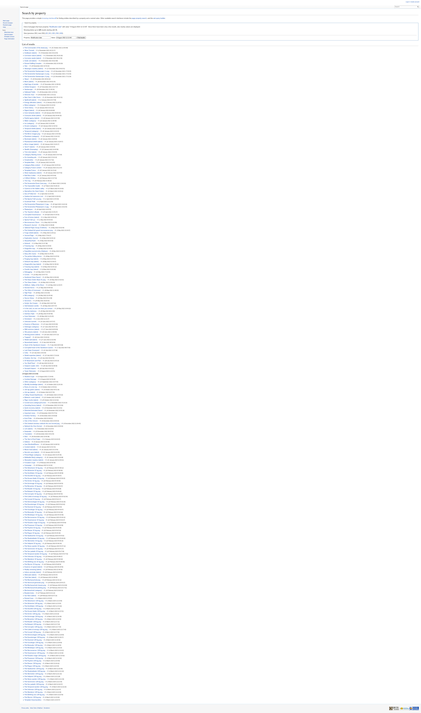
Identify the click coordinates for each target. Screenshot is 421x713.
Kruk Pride (28, 418)
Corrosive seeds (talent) (32, 58)
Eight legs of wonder (31, 84)
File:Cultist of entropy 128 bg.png (35, 629)
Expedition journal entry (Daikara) (36, 251)
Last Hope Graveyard (31, 350)
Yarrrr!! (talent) (29, 147)
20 (47, 33)
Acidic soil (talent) (30, 61)
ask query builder (159, 18)
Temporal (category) (31, 131)
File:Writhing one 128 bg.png (34, 694)
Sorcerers (27, 301)
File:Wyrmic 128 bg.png (32, 697)
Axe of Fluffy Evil (30, 194)
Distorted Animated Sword (33, 410)
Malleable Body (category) (33, 457)
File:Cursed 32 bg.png (32, 499)
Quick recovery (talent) (32, 408)
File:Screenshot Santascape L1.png (36, 71)
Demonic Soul (29, 94)
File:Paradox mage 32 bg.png (34, 522)
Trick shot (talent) (30, 152)
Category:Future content (32, 168)
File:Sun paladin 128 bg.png (34, 684)
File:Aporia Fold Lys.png (32, 199)
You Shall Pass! (29, 363)
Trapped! (27, 337)
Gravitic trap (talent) (31, 269)
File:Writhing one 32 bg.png (34, 562)
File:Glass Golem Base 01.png (35, 280)
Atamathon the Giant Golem (34, 191)
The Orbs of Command (32, 290)
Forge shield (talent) (31, 233)
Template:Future (30, 170)
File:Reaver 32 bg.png (32, 530)
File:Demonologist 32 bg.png (34, 502)
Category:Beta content (32, 165)
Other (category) (30, 382)
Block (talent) (29, 81)
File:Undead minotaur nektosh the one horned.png (42, 423)
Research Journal (30, 225)
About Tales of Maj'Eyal (36, 708)
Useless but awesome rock (33, 196)
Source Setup (29, 298)
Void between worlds (31, 306)
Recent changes (8, 23)
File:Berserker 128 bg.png (33, 619)
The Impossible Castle (32, 186)
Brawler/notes (29, 593)
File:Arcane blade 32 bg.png (34, 478)
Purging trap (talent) (31, 259)
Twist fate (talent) (30, 577)
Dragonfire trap (29, 248)
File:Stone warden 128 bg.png (34, 679)
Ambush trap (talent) (31, 261)
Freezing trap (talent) (31, 267)
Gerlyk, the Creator (31, 303)
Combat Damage (30, 379)
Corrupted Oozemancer (32, 214)
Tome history (28, 108)
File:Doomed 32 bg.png (32, 507)
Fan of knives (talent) (31, 217)
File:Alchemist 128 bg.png (33, 603)
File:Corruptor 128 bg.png (33, 627)
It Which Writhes (30, 178)
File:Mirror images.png (32, 134)
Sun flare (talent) (30, 595)
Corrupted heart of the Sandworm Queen (38, 347)
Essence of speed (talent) (33, 567)
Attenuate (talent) (30, 575)
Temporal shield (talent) (32, 128)
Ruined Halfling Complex (33, 63)
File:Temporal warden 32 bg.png (35, 554)
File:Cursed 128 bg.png (32, 632)
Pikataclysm (28, 209)
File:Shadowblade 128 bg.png (34, 671)
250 (57, 33)
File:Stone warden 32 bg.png (34, 546)
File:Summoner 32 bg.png (33, 549)
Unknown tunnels (30, 321)
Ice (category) (29, 123)
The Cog (27, 181)
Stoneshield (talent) (31, 342)
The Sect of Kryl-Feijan (32, 439)
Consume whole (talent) (32, 115)
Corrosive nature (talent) (32, 55)
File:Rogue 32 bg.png (31, 533)
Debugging (28, 272)
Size (25, 66)
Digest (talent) (29, 110)
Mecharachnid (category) (33, 590)
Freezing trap (29, 246)
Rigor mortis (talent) (31, 400)
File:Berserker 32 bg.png (33, 486)
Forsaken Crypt (29, 462)
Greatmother (28, 160)
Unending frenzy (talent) (32, 405)
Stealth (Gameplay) (31, 149)
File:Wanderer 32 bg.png (33, 559)
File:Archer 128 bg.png (32, 614)
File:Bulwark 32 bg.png (32, 491)
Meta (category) (30, 105)
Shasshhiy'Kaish (30, 241)
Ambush (27, 243)
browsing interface (48, 18)
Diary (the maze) (30, 254)
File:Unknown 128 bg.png (33, 689)
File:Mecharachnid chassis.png (35, 585)
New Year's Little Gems (32, 97)
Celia (26, 353)
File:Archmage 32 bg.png (33, 483)
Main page (6, 20)
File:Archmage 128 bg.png (33, 616)
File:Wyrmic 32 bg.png (32, 564)
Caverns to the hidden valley (34, 188)
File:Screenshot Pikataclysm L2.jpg (36, 207)
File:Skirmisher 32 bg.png (33, 541)
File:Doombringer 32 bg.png (34, 504)
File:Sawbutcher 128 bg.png (34, 668)
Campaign (28, 465)
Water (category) (30, 121)
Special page (24, 7)
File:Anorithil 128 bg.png (32, 608)
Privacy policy (25, 708)
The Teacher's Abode (31, 212)
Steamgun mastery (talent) (33, 68)
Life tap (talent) (29, 392)
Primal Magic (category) (32, 455)
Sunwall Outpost (30, 368)
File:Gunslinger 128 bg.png (33, 642)
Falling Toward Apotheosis (33, 395)
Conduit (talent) (29, 447)
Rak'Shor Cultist (30, 175)
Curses (26, 274)
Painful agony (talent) (31, 118)
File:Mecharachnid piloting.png (35, 588)
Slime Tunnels (29, 50)
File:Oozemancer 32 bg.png (34, 520)
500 (61, 33)
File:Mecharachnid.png (32, 580)
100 (53, 33)
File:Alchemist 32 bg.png (33, 470)
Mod (26, 436)
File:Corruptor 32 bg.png (33, 494)
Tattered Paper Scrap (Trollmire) (35, 227)
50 (50, 33)
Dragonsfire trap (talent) (32, 264)
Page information (9, 39)
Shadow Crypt (29, 376)
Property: (27, 37)
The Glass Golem (30, 282)
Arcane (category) (30, 126)
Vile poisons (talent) (31, 332)
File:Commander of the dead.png (35, 48)
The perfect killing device (33, 256)
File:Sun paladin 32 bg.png (33, 551)
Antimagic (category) (31, 327)
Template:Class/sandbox (32, 700)
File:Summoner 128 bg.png (33, 682)
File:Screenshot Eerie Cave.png (35, 183)
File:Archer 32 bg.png (31, 481)
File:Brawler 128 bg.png (32, 622)
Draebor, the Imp (30, 358)
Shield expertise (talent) (32, 355)
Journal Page (29, 235)
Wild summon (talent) (31, 329)
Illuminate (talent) (30, 139)
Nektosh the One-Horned (33, 426)
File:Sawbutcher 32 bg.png (33, 535)
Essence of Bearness (31, 324)
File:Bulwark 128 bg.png (32, 624)
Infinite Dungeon (30, 87)
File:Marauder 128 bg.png (33, 645)
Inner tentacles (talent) (32, 113)
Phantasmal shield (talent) (33, 141)
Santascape (28, 89)
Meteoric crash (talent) (32, 397)
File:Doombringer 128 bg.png (34, 637)
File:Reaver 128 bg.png (32, 663)
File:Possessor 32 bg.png (33, 525)
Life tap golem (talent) (32, 389)
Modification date (55, 27)
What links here (8, 32)
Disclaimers (47, 708)
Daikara (27, 442)
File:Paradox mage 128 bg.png (35, 655)
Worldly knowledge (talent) (33, 384)
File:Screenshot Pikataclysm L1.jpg (36, 204)
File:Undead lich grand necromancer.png (38, 230)
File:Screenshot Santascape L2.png (36, 74)
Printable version (9, 36)
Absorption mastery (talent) (33, 460)
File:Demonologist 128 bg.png (34, 635)
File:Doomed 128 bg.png (33, 640)
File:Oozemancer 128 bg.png (34, 653)
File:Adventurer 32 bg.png (33, 468)
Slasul (26, 79)
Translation (28, 434)
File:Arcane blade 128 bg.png (34, 611)
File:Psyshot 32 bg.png (32, 528)
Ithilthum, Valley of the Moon (34, 285)
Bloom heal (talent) (31, 449)
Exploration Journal (31, 238)
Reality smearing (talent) (32, 569)
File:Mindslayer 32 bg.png (33, 515)
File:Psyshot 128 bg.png (32, 661)
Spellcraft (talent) (30, 100)
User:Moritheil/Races (31, 444)
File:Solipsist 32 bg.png (32, 543)
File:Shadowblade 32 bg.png (34, 538)
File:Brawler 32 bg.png (32, 489)
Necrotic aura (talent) (31, 452)
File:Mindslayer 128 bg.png (33, 648)
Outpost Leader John (31, 366)
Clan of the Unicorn (31, 421)
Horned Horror (29, 287)
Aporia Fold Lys (29, 220)
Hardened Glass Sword (32, 277)
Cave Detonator (29, 316)
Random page (7, 25)
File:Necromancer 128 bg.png (34, 650)
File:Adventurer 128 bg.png (33, 601)
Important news (29, 413)
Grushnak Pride (29, 201)
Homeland (28, 319)
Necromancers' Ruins (31, 222)
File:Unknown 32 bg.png (32, 556)
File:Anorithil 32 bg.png (32, 476)
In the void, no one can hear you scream (38, 308)
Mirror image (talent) (31, 144)
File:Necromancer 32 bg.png (34, 517)
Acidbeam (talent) (30, 53)
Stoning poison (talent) (32, 334)
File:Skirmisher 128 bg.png (33, 674)
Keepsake (27, 431)
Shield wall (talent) (30, 340)
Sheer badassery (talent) (33, 173)
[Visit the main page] (9, 9)
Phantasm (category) (31, 136)
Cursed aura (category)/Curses (35, 402)
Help (4, 27)
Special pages (8, 34)
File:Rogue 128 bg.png (32, 666)
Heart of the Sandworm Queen (35, 345)
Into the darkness (30, 311)
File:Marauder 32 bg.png (33, 512)
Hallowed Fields (29, 92)
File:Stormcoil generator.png (34, 582)
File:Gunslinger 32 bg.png (33, 509)
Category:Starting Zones (32, 154)
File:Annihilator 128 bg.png (33, 606)
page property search (139, 18)
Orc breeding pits (30, 157)
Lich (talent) (28, 429)
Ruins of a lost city (30, 387)
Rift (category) (29, 295)
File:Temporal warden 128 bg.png (36, 687)
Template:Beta (29, 162)
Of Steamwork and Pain (32, 360)
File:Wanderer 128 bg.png (33, 692)
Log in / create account (412, 2)
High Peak (28, 293)
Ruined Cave (28, 598)
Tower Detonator (30, 371)
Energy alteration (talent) (33, 102)
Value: (53, 37)
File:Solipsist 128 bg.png (32, 676)
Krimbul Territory (30, 416)
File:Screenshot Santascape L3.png (36, 76)
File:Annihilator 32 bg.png (33, 473)
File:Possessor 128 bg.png (33, 658)
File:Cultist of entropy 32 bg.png (35, 496)
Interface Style (29, 314)
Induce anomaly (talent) (32, 572)
